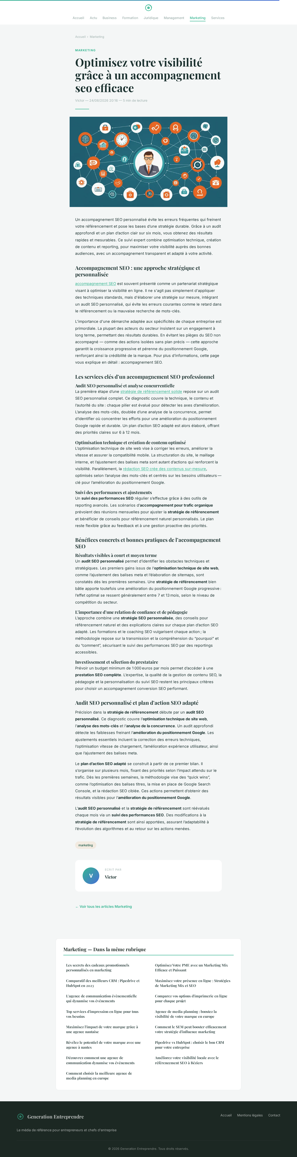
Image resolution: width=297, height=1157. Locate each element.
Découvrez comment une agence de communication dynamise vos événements (100, 1060)
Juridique (151, 18)
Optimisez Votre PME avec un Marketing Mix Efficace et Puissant (191, 967)
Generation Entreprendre (55, 1116)
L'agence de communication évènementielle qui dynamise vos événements (101, 998)
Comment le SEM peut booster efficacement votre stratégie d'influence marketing (190, 1029)
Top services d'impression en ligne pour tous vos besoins (102, 1014)
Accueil (78, 18)
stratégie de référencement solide (151, 391)
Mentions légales (250, 1115)
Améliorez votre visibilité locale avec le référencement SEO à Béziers (187, 1060)
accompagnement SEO (95, 283)
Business (110, 18)
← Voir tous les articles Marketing (103, 906)
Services (218, 18)
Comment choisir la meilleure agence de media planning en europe (99, 1075)
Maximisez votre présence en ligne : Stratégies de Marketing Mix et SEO (192, 983)
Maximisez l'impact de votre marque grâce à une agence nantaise (102, 1029)
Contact (274, 1115)
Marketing (198, 18)
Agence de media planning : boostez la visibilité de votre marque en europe (186, 1014)
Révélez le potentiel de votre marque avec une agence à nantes (103, 1045)
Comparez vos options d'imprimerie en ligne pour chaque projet (191, 998)
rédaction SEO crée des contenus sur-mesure (164, 468)
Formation (130, 18)
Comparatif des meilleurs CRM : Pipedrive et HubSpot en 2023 (102, 983)
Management (174, 18)
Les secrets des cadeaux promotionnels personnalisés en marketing (97, 967)
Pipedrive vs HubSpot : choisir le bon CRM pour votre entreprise (189, 1045)
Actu (93, 18)
